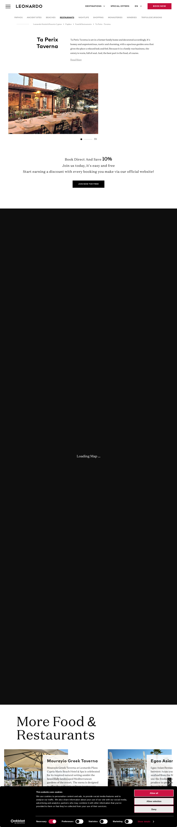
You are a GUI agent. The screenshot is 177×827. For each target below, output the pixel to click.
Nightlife (84, 18)
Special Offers (120, 6)
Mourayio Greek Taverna (72, 761)
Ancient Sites (34, 18)
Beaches (50, 18)
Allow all (154, 793)
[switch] (79, 821)
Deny (153, 809)
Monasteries (115, 18)
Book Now (159, 6)
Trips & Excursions (151, 18)
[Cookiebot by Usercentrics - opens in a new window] (18, 822)
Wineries (132, 18)
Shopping (98, 18)
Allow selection (154, 801)
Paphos (18, 18)
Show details (144, 821)
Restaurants (67, 18)
